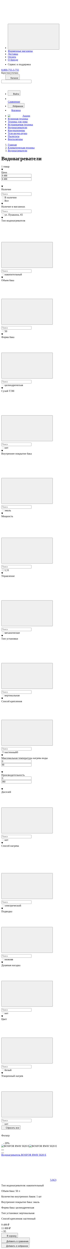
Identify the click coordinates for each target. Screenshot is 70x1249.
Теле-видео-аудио (17, 133)
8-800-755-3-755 (10, 70)
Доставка (13, 54)
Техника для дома (18, 121)
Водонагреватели (17, 127)
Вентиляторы (15, 139)
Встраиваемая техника (20, 124)
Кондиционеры (16, 130)
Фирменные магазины (20, 51)
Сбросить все (12, 1128)
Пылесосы (13, 136)
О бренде (13, 59)
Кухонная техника (18, 118)
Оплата (12, 56)
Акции (26, 115)
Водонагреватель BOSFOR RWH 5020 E (23, 1154)
